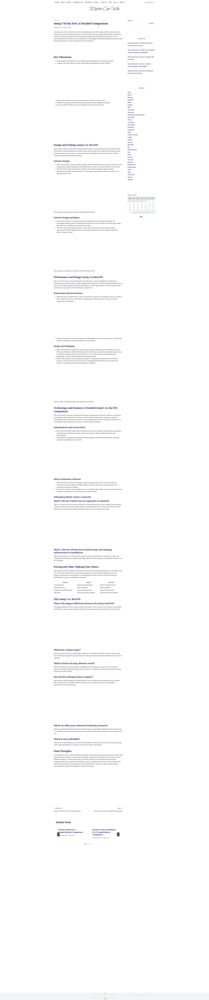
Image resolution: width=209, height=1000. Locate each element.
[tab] (86, 844)
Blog (116, 2)
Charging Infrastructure (136, 115)
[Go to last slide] (58, 834)
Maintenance (132, 150)
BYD (129, 107)
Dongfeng (131, 125)
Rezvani (130, 162)
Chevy (130, 120)
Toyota (130, 177)
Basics (69, 2)
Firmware (131, 130)
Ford (129, 132)
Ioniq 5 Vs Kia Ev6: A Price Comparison (67, 810)
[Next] (118, 834)
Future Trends (133, 135)
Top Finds (131, 175)
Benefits (88, 2)
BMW (129, 102)
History (130, 140)
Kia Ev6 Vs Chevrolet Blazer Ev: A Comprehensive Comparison (104, 832)
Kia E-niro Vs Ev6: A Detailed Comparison (108, 810)
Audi (129, 92)
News (63, 2)
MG (129, 152)
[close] (105, 993)
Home (57, 2)
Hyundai (130, 145)
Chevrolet (131, 117)
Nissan (130, 157)
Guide (130, 137)
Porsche (130, 160)
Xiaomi (130, 180)
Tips (110, 2)
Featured (131, 127)
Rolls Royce (132, 165)
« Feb (141, 217)
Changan (131, 112)
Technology (78, 2)
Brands (130, 105)
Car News (131, 110)
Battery (130, 97)
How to (104, 2)
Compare (56, 20)
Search (130, 21)
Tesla (129, 170)
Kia (129, 147)
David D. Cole (59, 27)
